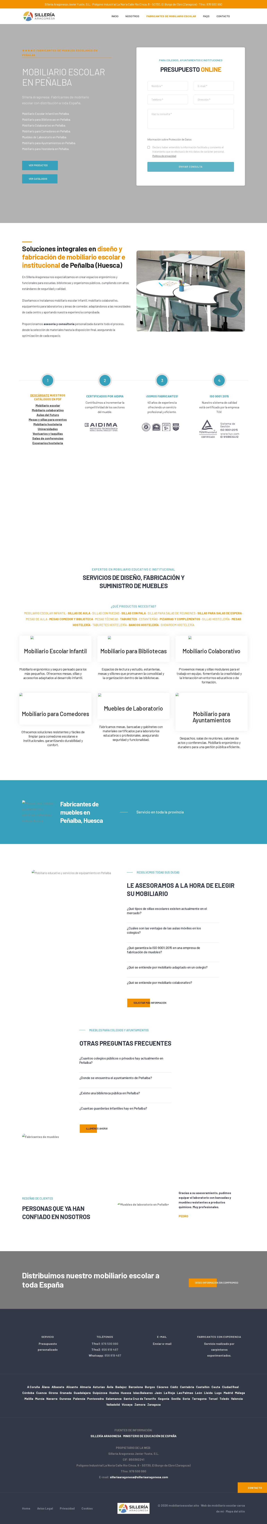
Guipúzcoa (100, 1393)
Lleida (208, 1393)
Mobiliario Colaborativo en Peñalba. (44, 125)
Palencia (79, 1398)
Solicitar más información (150, 1002)
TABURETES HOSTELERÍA (109, 625)
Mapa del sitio (235, 1511)
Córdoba (28, 1393)
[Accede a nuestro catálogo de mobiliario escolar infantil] (55, 638)
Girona (53, 1393)
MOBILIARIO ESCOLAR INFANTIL (45, 613)
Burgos (150, 1387)
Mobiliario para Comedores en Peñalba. (46, 131)
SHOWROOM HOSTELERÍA (177, 625)
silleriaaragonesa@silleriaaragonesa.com (139, 1477)
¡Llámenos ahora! (97, 1128)
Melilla (28, 1398)
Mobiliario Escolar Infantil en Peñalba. (45, 113)
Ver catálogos (38, 178)
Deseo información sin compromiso (216, 1282)
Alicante (72, 1387)
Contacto (223, 16)
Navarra (51, 1398)
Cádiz (174, 1387)
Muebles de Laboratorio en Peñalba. (44, 137)
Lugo (218, 1393)
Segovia (163, 1398)
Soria (186, 1398)
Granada (66, 1393)
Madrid (228, 1393)
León (198, 1393)
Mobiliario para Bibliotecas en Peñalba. (46, 119)
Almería (85, 1387)
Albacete (58, 1387)
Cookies (87, 1508)
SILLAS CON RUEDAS (105, 613)
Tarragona (199, 1398)
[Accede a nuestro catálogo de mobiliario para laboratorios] (133, 696)
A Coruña (33, 1387)
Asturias (99, 1387)
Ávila (110, 1387)
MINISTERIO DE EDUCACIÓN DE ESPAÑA (150, 1436)
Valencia (237, 1398)
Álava (46, 1387)
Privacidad (67, 1508)
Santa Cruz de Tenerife (140, 1398)
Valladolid (113, 1404)
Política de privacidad (164, 155)
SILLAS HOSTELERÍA (216, 619)
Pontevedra (95, 1398)
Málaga (240, 1393)
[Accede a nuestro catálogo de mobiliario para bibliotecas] (133, 638)
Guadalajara (82, 1393)
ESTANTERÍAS (148, 619)
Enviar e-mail (162, 1343)
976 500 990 (109, 1343)
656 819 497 (110, 1349)
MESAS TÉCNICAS (106, 619)
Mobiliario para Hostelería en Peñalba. (45, 149)
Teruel (213, 1398)
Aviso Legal (45, 1508)
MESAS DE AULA (36, 619)
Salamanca (114, 1398)
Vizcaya (127, 1404)
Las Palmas (185, 1393)
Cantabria (187, 1387)
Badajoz (121, 1387)
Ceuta (215, 1387)
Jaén (158, 1393)
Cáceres (162, 1387)
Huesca (126, 1393)
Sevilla (176, 1398)
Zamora (139, 1404)
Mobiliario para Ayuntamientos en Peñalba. (49, 143)
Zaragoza (154, 1404)
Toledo (224, 1398)
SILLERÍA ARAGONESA (105, 1436)
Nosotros (132, 16)
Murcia (39, 1398)
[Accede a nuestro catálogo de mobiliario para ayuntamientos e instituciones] (212, 698)
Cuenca (41, 1393)
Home (26, 1508)
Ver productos (38, 165)
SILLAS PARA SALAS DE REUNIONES (171, 613)
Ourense (65, 1398)
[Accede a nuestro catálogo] (211, 638)
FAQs (206, 16)
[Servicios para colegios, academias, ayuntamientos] (133, 1508)
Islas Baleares (143, 1393)
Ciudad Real (230, 1387)
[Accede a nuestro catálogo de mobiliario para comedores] (55, 698)
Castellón (203, 1387)
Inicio (115, 16)
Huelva (114, 1393)
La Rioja (169, 1393)
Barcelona (136, 1387)
